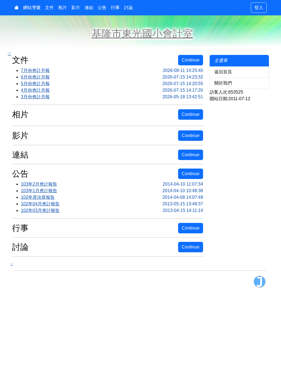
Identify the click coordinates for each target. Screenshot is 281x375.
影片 (75, 7)
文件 (49, 7)
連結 (89, 7)
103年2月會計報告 (112, 184)
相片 (62, 7)
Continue (190, 60)
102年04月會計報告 (112, 204)
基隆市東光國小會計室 (142, 33)
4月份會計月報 (112, 90)
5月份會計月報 (112, 83)
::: (9, 53)
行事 (115, 7)
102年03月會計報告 (112, 210)
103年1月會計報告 (112, 190)
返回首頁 (223, 71)
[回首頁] (16, 7)
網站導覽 (32, 7)
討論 (128, 7)
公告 (102, 7)
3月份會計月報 (112, 96)
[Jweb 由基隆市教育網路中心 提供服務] (259, 281)
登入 (258, 7)
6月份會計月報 (112, 77)
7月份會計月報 (112, 70)
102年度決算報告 (112, 197)
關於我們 (223, 83)
